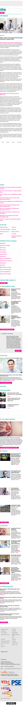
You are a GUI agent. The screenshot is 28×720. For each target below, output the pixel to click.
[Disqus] (11, 164)
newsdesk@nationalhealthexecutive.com (12, 668)
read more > (18, 350)
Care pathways (3, 252)
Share (13, 142)
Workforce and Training (5, 245)
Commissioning (3, 254)
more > (19, 298)
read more (2, 594)
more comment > (4, 522)
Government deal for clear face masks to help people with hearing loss (9, 198)
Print (3, 142)
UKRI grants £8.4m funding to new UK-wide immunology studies (9, 216)
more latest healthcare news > (7, 329)
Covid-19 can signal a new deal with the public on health (10, 220)
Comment (19, 142)
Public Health (3, 256)
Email (8, 142)
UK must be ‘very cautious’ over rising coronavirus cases (11, 191)
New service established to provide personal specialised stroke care (9, 209)
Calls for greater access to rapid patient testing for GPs (10, 195)
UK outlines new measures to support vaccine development (10, 212)
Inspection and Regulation (5, 258)
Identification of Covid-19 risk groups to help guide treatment (10, 188)
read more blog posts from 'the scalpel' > (9, 447)
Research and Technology (5, 269)
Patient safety (3, 249)
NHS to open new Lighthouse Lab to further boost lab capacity (11, 202)
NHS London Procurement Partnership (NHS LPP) (10, 42)
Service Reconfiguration (5, 271)
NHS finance (2, 265)
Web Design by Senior (5, 698)
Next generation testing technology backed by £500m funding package (9, 205)
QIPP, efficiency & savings (5, 267)
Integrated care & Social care (6, 260)
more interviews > (4, 583)
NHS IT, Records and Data (5, 273)
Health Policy (3, 243)
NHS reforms (3, 247)
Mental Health (3, 262)
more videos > (4, 283)
